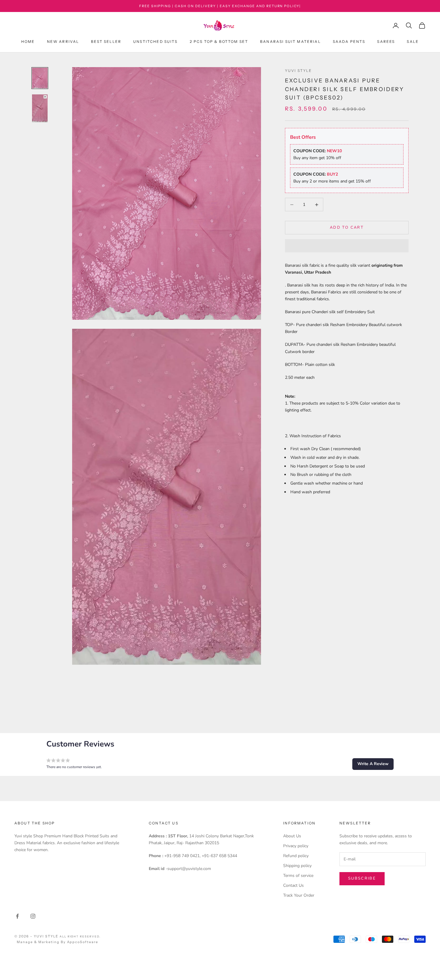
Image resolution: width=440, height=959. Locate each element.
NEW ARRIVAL (63, 42)
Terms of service (298, 875)
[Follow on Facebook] (17, 916)
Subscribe (362, 878)
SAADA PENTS (349, 42)
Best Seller (106, 42)
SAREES (386, 42)
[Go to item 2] (39, 108)
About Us (292, 836)
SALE (413, 42)
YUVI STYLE (298, 70)
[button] (347, 245)
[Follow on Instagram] (33, 916)
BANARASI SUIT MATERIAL (290, 42)
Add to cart (347, 227)
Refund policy (296, 856)
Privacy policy (295, 846)
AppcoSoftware (82, 942)
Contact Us (293, 885)
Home (28, 42)
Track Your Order (298, 895)
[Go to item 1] (39, 78)
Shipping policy (297, 865)
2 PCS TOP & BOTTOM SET (219, 42)
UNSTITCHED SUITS (155, 42)
